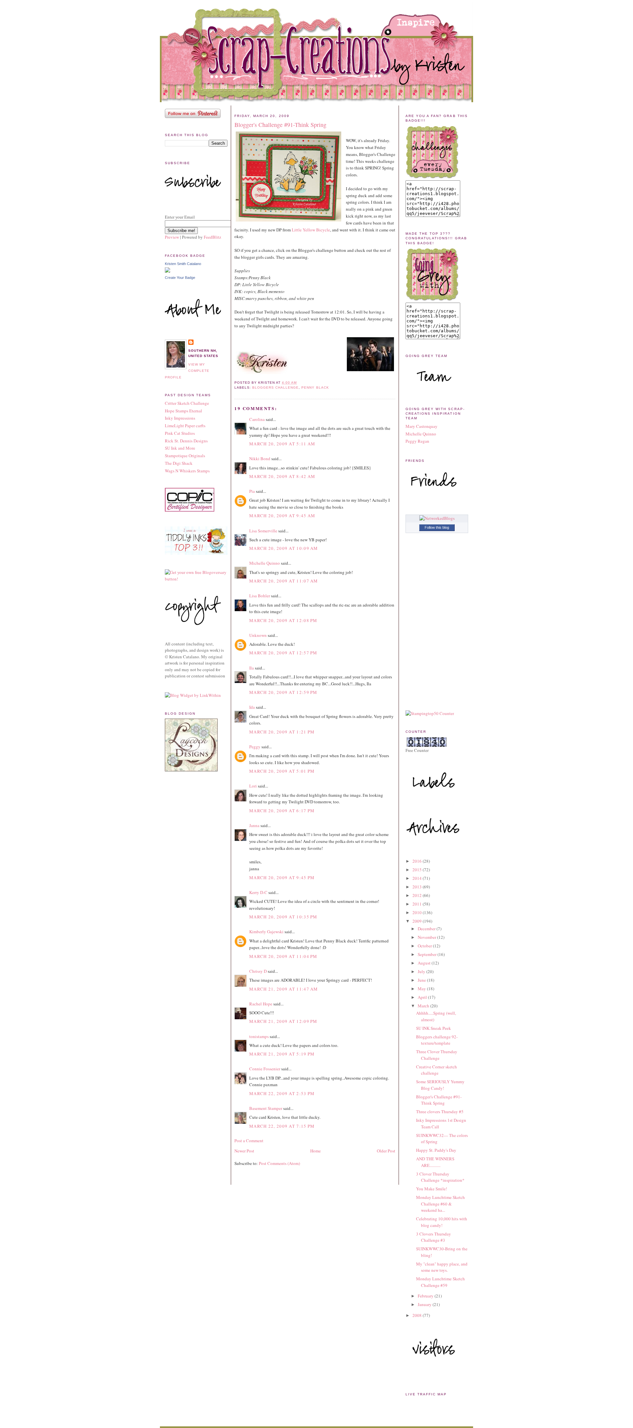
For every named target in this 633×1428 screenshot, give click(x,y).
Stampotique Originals (185, 456)
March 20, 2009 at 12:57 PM (283, 653)
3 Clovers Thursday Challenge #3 (433, 1237)
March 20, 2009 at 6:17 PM (282, 811)
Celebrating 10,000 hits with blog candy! (441, 1222)
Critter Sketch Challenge (187, 403)
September (427, 954)
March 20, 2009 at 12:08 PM (283, 620)
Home (315, 1151)
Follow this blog (437, 527)
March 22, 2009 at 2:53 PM (282, 1093)
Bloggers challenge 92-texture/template (437, 1040)
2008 (417, 1315)
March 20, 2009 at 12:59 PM (283, 692)
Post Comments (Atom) (279, 1163)
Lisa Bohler (259, 596)
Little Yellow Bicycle (311, 230)
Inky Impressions (180, 418)
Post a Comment (248, 1141)
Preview (172, 237)
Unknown (258, 635)
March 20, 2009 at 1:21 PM (282, 732)
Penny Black (315, 387)
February (426, 1296)
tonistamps (259, 1036)
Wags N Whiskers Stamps (187, 471)
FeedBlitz (212, 237)
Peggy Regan (417, 441)
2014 (417, 878)
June (422, 980)
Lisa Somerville (263, 531)
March (424, 1006)
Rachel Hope (260, 1004)
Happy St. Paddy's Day (436, 1150)
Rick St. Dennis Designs (186, 441)
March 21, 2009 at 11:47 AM (283, 989)
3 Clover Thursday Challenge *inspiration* (440, 1177)
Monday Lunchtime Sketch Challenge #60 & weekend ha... (440, 1203)
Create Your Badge (180, 278)
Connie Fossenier (264, 1069)
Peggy (254, 747)
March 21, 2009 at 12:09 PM (283, 1021)
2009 (417, 921)
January (425, 1304)
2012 (417, 895)
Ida (252, 707)
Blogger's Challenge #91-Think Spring (280, 125)
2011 (417, 904)
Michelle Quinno (264, 563)
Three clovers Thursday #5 (440, 1112)
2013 (417, 887)
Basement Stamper (265, 1108)
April (423, 997)
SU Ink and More (180, 448)
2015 (417, 870)
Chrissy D (258, 971)
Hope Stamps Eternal (183, 411)
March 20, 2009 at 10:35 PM (283, 917)
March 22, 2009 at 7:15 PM (282, 1126)
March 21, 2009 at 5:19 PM (282, 1054)
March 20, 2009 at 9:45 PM (282, 877)
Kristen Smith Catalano (183, 264)
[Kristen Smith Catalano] (167, 271)
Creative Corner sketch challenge (436, 1070)
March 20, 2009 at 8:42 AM (282, 476)
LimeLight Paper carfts (185, 426)
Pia (252, 491)
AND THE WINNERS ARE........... (435, 1162)
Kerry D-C (258, 892)
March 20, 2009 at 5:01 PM (282, 771)
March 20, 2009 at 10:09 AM (283, 548)
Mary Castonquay (421, 426)
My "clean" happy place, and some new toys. (441, 1267)
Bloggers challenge (275, 387)
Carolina (257, 419)
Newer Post (244, 1151)
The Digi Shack (179, 463)
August (425, 963)
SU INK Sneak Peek (433, 1028)
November (427, 937)
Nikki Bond (259, 458)
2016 (417, 861)
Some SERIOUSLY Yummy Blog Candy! (440, 1085)
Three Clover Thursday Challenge (436, 1055)
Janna (254, 825)
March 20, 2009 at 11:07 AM (283, 581)
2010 (417, 912)
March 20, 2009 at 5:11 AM (282, 444)
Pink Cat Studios (180, 433)
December (427, 929)
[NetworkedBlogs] (437, 518)
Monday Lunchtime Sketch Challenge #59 (440, 1282)
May (422, 989)
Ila (251, 668)
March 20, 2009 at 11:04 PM (283, 956)
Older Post (386, 1151)
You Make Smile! (431, 1189)
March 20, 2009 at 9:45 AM (282, 516)
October (425, 946)
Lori (253, 786)
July (422, 971)
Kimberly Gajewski (266, 932)
